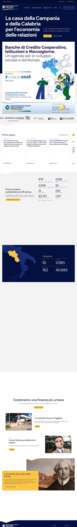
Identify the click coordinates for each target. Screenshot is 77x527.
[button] (73, 135)
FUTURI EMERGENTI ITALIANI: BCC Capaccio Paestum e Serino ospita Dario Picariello (58, 142)
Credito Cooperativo (6, 1)
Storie (55, 7)
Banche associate (36, 7)
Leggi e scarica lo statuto (13, 199)
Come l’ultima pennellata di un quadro (22, 441)
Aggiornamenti (47, 7)
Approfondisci (7, 163)
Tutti (63, 134)
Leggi (37, 426)
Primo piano (8, 134)
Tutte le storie (38, 407)
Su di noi (67, 525)
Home (54, 525)
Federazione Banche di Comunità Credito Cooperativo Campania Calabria (10, 7)
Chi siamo (26, 7)
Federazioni (61, 1)
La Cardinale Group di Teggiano (48, 418)
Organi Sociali (56, 36)
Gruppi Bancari (70, 1)
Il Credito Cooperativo (11, 486)
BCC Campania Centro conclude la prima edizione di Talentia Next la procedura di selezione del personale (13, 143)
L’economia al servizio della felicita (17, 475)
